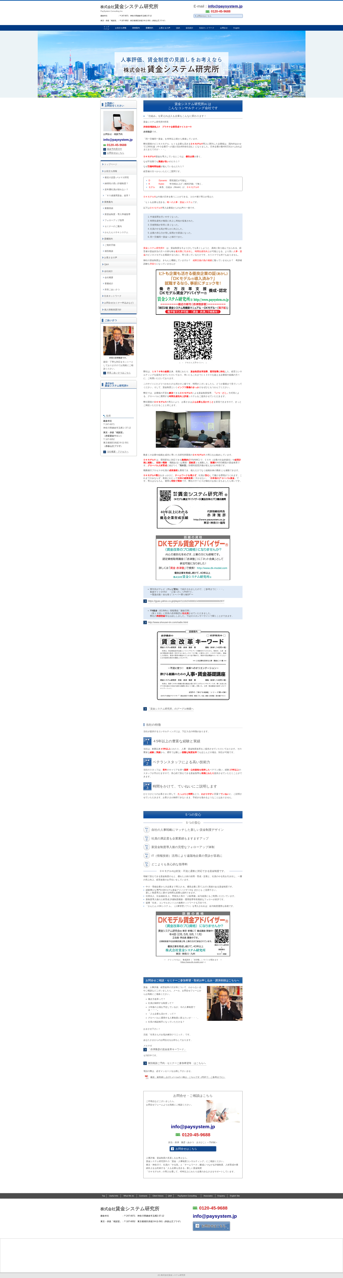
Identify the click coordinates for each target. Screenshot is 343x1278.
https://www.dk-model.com (192, 962)
